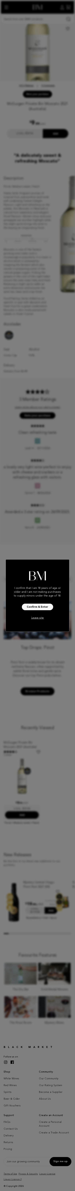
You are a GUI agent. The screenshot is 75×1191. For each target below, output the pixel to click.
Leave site (37, 618)
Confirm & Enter (37, 607)
